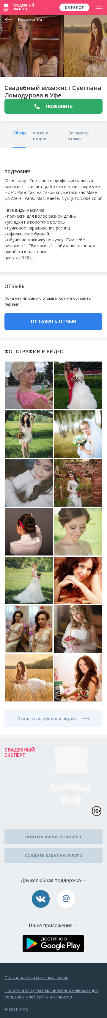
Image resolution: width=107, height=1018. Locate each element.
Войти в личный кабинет (53, 836)
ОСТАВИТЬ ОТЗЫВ (53, 321)
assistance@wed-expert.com (66, 899)
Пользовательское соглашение (36, 977)
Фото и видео (40, 136)
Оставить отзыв (78, 136)
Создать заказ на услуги (53, 855)
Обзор (19, 133)
